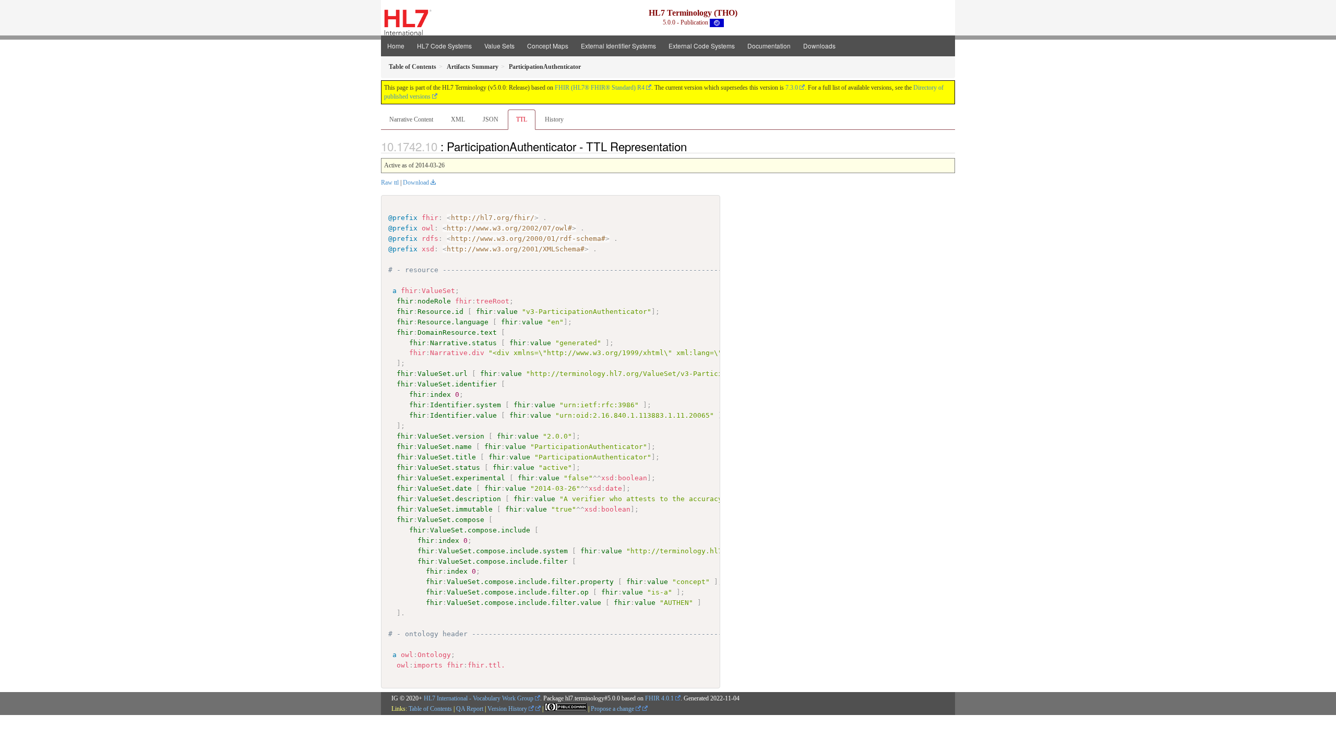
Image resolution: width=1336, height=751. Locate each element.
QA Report (469, 708)
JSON (490, 119)
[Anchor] (692, 146)
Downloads (819, 45)
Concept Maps (547, 45)
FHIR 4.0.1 (659, 698)
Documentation (769, 45)
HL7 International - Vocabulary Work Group (478, 698)
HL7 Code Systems (444, 45)
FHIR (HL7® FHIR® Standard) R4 (600, 87)
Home (395, 45)
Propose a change (613, 708)
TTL (521, 119)
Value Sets (499, 45)
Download (416, 182)
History (554, 119)
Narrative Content (411, 119)
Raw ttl (390, 182)
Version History (508, 708)
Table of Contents (430, 708)
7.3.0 (791, 87)
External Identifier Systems (618, 45)
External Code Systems (702, 45)
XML (458, 119)
